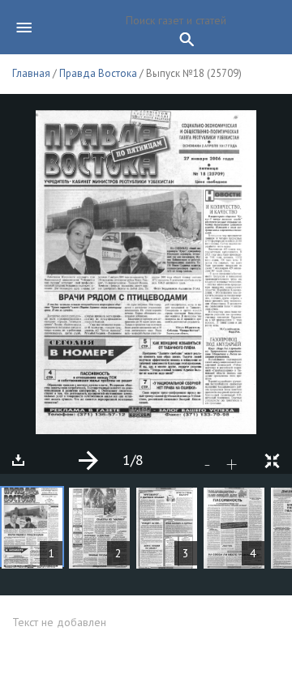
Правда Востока (98, 73)
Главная (31, 73)
